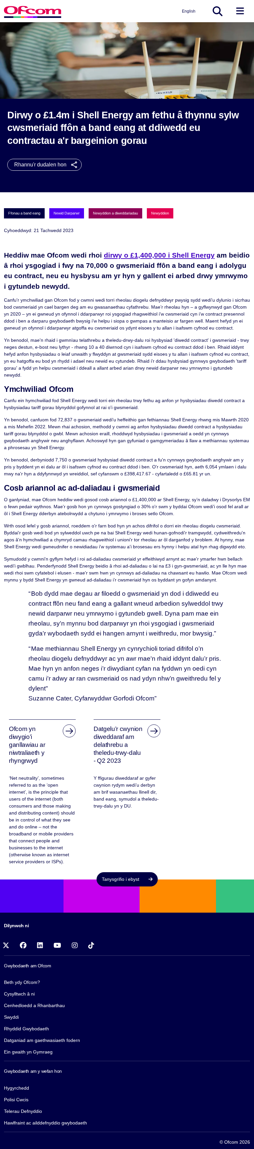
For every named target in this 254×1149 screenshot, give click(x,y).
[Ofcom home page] (32, 11)
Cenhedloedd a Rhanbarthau (34, 1005)
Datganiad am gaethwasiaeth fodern (42, 1040)
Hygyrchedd (16, 1088)
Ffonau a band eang (24, 213)
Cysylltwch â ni (19, 994)
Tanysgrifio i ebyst (121, 879)
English (188, 11)
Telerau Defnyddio (23, 1111)
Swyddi (11, 1017)
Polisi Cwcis (16, 1099)
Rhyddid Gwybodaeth (26, 1028)
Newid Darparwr (67, 213)
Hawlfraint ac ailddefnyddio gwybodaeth (45, 1122)
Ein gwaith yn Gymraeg (28, 1052)
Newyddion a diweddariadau (115, 213)
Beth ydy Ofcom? (22, 982)
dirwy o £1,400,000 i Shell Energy (159, 255)
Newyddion (160, 213)
